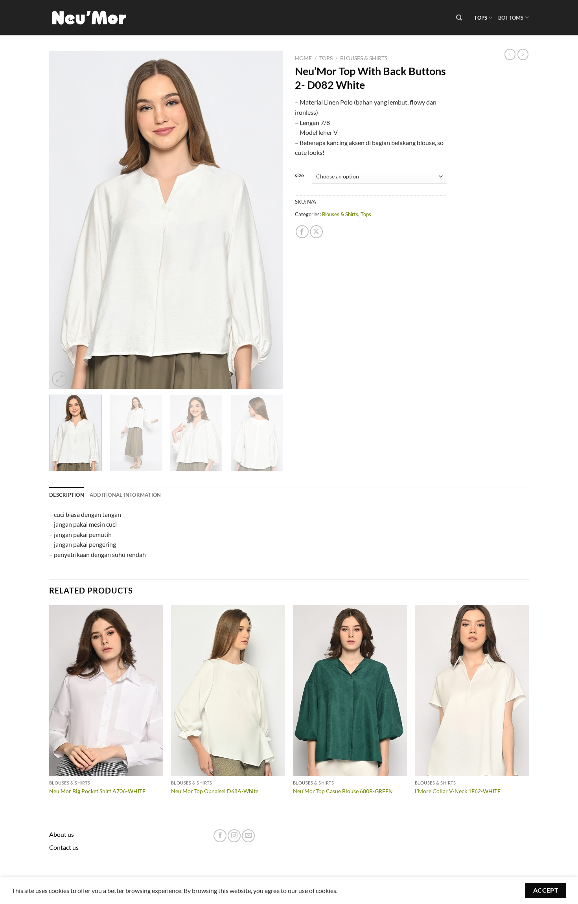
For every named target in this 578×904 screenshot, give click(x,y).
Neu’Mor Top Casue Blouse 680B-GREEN (343, 791)
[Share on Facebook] (302, 231)
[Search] (459, 17)
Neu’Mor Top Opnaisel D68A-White (214, 791)
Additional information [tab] (125, 495)
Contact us (64, 847)
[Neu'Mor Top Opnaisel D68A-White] (228, 690)
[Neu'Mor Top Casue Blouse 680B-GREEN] (350, 690)
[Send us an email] (248, 835)
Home (303, 58)
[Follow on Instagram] (234, 835)
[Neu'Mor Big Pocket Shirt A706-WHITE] (106, 690)
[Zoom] (59, 379)
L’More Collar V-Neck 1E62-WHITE (458, 791)
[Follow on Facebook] (220, 835)
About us (61, 834)
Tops (480, 18)
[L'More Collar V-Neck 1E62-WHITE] (472, 690)
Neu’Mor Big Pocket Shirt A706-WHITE (97, 791)
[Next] (268, 220)
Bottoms (511, 18)
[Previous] (64, 220)
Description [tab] (66, 495)
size (299, 175)
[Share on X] (316, 231)
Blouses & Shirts (363, 58)
